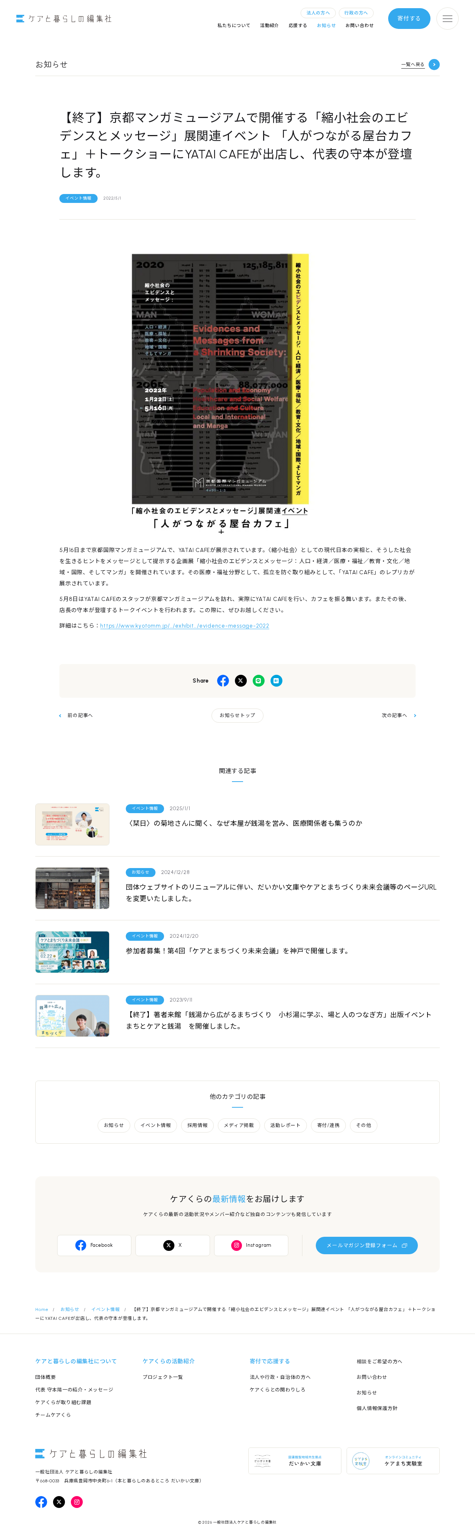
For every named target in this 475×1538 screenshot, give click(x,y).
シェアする (223, 681)
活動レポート (285, 1125)
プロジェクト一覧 (162, 1377)
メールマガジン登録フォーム (362, 1245)
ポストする (241, 681)
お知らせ (326, 25)
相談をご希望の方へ (380, 1361)
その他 (363, 1125)
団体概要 (45, 1377)
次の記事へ (394, 715)
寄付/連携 (328, 1125)
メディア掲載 (239, 1125)
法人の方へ (318, 13)
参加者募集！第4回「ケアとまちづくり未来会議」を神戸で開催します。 (239, 951)
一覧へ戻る (413, 64)
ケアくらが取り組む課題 (63, 1402)
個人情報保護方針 (377, 1408)
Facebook (102, 1245)
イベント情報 (78, 198)
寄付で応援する (270, 1361)
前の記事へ (80, 715)
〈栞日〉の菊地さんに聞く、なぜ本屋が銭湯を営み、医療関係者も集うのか (244, 823)
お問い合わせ (359, 25)
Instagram (258, 1245)
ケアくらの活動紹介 (168, 1361)
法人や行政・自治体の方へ (280, 1377)
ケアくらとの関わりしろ (278, 1390)
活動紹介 (269, 25)
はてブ (276, 681)
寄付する (409, 18)
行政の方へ (356, 13)
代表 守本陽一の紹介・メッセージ (74, 1390)
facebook (41, 1502)
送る (259, 681)
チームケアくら (53, 1415)
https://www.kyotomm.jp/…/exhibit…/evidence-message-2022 (184, 625)
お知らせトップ (237, 715)
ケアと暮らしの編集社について (76, 1361)
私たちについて (233, 25)
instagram (77, 1502)
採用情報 (197, 1125)
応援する (298, 25)
